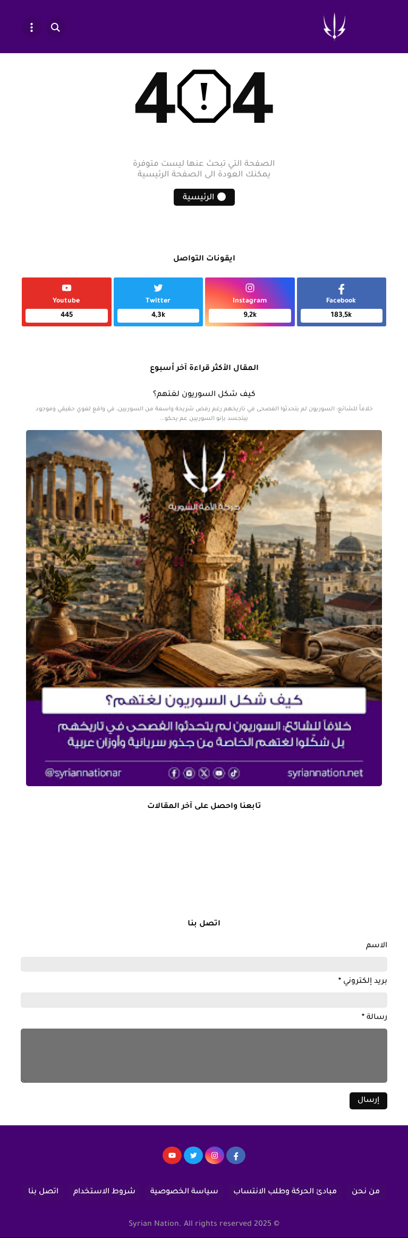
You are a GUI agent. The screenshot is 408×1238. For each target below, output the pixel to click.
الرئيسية (199, 198)
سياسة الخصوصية (184, 1192)
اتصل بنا (43, 1192)
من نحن (366, 1192)
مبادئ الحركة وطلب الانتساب (285, 1192)
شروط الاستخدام (104, 1192)
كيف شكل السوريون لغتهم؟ (204, 395)
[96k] (235, 1160)
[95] (172, 1160)
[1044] (193, 1160)
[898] (214, 1160)
